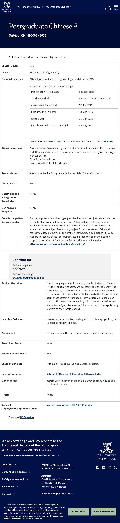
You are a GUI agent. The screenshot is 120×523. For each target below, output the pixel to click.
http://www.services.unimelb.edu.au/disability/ (57, 244)
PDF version (27, 417)
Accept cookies (78, 511)
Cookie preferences (104, 511)
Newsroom (8, 486)
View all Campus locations (56, 493)
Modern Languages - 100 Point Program (69, 405)
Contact (6, 494)
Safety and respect (13, 479)
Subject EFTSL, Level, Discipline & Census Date (74, 374)
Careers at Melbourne (14, 472)
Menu (116, 9)
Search (108, 9)
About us (7, 464)
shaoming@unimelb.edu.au (28, 278)
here (59, 141)
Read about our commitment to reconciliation (28, 455)
